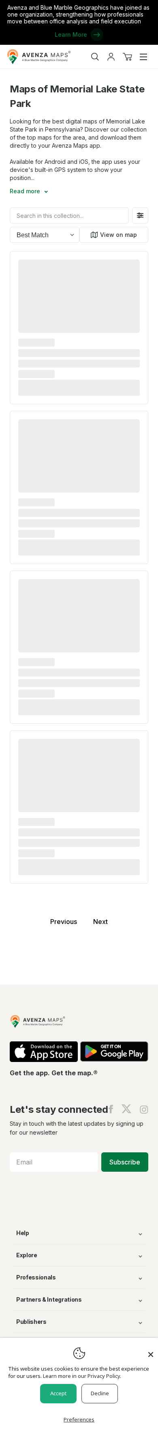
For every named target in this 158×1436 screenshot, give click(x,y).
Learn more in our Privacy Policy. (82, 1376)
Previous (63, 922)
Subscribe (124, 1162)
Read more (26, 191)
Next (100, 922)
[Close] (151, 1350)
